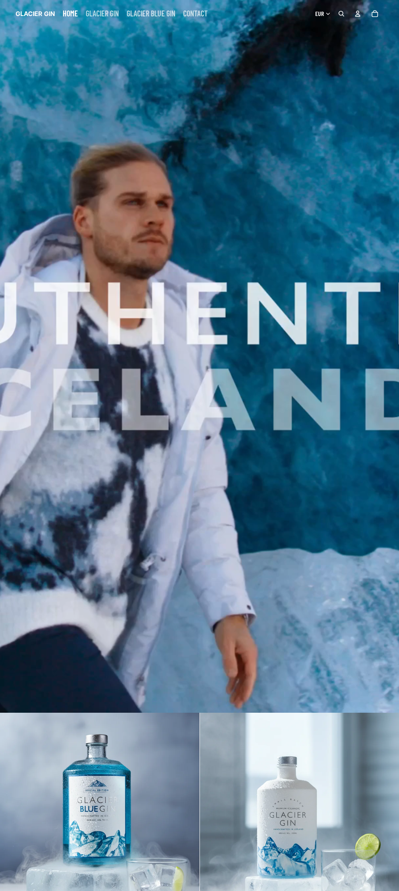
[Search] (341, 13)
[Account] (357, 13)
